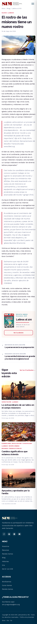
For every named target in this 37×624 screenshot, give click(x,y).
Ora (3, 565)
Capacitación (6, 402)
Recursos (5, 550)
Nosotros (5, 546)
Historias (5, 561)
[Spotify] (14, 534)
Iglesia (4, 13)
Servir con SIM (7, 569)
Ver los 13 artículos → (27, 370)
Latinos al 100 (16, 8)
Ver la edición (18, 332)
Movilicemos (6, 582)
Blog (8, 8)
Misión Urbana (14, 446)
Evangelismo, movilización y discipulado (17, 443)
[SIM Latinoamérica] (12, 3)
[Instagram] (9, 534)
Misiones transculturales (11, 448)
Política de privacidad (27, 617)
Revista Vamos (7, 554)
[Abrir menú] (33, 3)
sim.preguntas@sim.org (11, 604)
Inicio (3, 8)
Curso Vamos (7, 585)
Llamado (11, 13)
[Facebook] (4, 534)
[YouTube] (19, 534)
